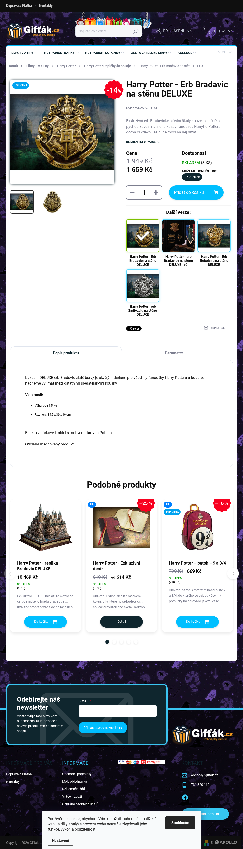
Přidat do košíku (189, 192)
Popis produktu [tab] (66, 353)
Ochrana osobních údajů (80, 804)
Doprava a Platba (19, 6)
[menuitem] (24, 52)
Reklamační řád (73, 789)
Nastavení (60, 840)
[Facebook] (185, 796)
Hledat (136, 31)
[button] (107, 642)
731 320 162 (200, 785)
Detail (121, 621)
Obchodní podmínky (77, 774)
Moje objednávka (74, 781)
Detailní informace (141, 142)
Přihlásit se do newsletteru (103, 727)
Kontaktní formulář (205, 814)
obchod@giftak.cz (204, 775)
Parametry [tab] (174, 353)
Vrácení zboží (72, 796)
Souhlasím (180, 823)
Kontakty (46, 6)
